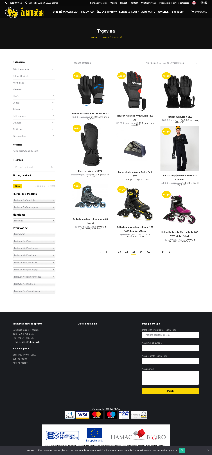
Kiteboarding (19, 136)
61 (126, 252)
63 (141, 252)
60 (119, 252)
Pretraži (52, 167)
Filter (17, 186)
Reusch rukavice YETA (180, 116)
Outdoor (17, 122)
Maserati (17, 89)
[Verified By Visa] (124, 418)
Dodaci (16, 102)
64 (148, 252)
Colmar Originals (21, 76)
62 (133, 252)
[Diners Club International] (70, 418)
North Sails (18, 82)
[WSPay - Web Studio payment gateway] (139, 418)
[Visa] (83, 418)
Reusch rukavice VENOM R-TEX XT (90, 113)
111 (162, 252)
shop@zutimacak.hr (30, 341)
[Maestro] (111, 418)
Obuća (16, 96)
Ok (182, 450)
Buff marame (19, 116)
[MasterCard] (97, 418)
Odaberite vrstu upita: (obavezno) (159, 329)
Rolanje (16, 109)
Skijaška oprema (21, 69)
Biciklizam (18, 129)
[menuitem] (98, 2)
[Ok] (208, 450)
